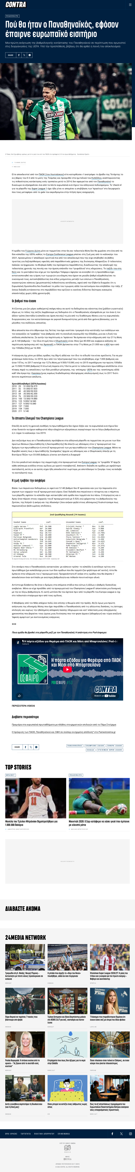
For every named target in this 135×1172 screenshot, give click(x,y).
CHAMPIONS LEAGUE (95, 746)
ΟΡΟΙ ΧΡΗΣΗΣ (11, 1134)
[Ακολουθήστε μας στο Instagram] (130, 1133)
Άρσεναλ (48, 344)
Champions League (101, 447)
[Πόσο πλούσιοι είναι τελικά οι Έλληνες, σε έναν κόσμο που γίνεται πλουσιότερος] (110, 1044)
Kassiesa (36, 373)
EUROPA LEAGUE (115, 746)
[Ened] (67, 1159)
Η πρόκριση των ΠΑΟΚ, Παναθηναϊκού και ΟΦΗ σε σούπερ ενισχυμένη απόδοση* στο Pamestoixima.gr (64, 732)
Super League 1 (39, 188)
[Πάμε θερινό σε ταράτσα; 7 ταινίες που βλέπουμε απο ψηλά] (25, 1001)
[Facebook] (19, 55)
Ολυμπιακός (61, 341)
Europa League (89, 462)
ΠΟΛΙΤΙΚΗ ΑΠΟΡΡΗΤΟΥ (44, 1134)
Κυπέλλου (96, 178)
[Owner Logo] (67, 1149)
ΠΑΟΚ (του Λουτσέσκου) (51, 174)
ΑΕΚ (107, 344)
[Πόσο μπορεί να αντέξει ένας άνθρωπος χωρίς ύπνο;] (67, 1088)
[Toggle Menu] (130, 4)
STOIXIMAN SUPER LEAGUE (110, 750)
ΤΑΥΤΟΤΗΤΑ (26, 1134)
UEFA (89, 369)
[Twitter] (24, 55)
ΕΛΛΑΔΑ (90, 750)
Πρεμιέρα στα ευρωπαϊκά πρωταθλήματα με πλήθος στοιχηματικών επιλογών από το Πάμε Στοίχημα (64, 724)
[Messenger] (30, 55)
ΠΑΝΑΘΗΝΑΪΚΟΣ (75, 746)
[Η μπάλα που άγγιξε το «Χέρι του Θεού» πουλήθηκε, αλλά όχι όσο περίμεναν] (67, 957)
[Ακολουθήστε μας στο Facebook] (112, 1133)
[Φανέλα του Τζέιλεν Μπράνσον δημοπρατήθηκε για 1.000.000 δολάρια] (35, 798)
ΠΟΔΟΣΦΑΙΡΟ (76, 775)
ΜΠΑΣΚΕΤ (10, 775)
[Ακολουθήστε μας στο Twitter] (121, 1133)
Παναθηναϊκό (104, 181)
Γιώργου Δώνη (32, 250)
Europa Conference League (59, 254)
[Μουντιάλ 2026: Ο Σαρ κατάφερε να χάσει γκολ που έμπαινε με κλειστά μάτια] (99, 798)
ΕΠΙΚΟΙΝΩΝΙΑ (64, 1134)
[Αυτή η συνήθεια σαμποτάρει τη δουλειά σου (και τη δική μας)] (25, 1088)
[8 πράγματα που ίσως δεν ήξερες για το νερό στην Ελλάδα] (67, 1044)
